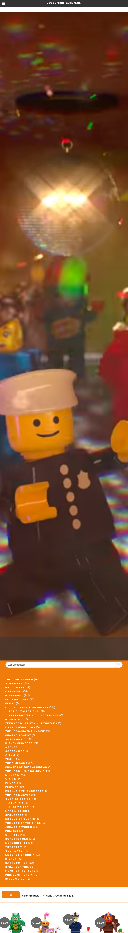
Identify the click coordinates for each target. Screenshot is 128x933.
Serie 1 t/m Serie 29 (24, 711)
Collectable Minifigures (27, 707)
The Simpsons (16, 763)
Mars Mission (16, 811)
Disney (11, 859)
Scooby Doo (15, 751)
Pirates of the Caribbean (26, 767)
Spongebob (14, 815)
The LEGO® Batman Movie (25, 731)
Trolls (11, 759)
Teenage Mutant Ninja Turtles (31, 723)
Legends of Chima (20, 855)
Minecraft (14, 695)
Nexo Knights (16, 843)
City (9, 755)
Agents (11, 747)
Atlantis (16, 803)
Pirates (12, 831)
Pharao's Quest (18, 735)
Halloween (15, 687)
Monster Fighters (20, 871)
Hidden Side (15, 879)
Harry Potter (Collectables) (33, 715)
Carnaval (14, 691)
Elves (10, 783)
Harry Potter (16, 863)
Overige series (18, 799)
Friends (12, 787)
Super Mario (15, 739)
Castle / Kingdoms (20, 727)
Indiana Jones (17, 699)
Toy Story (13, 847)
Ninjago (12, 775)
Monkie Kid (14, 719)
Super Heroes (16, 839)
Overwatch (15, 851)
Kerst (10, 703)
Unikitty (12, 835)
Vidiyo (10, 779)
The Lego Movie (18, 795)
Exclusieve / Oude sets (24, 791)
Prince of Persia (19, 875)
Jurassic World (19, 827)
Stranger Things (19, 867)
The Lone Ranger (19, 680)
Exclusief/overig (20, 819)
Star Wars (14, 683)
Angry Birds (19, 807)
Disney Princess (19, 743)
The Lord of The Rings (23, 823)
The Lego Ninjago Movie (25, 771)
